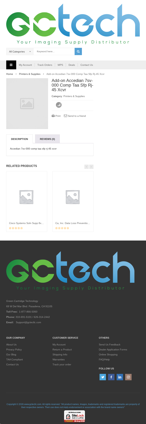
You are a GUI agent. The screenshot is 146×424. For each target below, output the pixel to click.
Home (9, 74)
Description (19, 139)
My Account (25, 64)
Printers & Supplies (29, 74)
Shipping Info (60, 354)
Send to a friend (76, 115)
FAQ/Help (104, 359)
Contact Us (86, 64)
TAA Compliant (14, 359)
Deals (72, 64)
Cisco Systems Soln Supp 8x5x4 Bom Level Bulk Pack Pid (41, 223)
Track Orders (44, 64)
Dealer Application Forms (113, 349)
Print (58, 115)
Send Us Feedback (109, 344)
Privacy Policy (14, 349)
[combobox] (19, 51)
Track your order (62, 364)
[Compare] (58, 105)
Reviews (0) (47, 139)
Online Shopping (108, 354)
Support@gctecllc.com (28, 322)
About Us (11, 344)
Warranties (59, 359)
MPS (60, 64)
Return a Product (62, 349)
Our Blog (11, 354)
